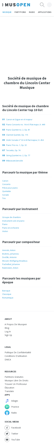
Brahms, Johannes (10, 253)
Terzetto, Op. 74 (13, 150)
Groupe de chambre (11, 217)
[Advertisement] (27, 43)
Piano (5, 224)
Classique (6, 294)
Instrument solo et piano (13, 220)
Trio (4, 198)
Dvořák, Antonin (9, 257)
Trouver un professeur (16, 384)
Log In (8, 331)
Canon (5, 180)
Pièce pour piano (10, 187)
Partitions (20, 12)
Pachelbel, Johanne (11, 264)
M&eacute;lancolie (14, 160)
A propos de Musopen (16, 324)
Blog (7, 327)
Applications (44, 12)
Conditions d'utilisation (16, 356)
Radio (32, 12)
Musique (7, 12)
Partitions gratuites (14, 376)
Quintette (6, 191)
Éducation (9, 387)
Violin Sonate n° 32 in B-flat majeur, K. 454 (25, 140)
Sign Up (8, 335)
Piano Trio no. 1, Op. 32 (16, 145)
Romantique (7, 297)
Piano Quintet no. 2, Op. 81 (18, 129)
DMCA (8, 359)
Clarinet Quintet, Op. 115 (17, 134)
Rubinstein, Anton (10, 267)
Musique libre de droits (16, 380)
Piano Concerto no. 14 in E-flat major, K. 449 (25, 124)
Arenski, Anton (8, 250)
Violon (5, 231)
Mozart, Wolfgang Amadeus (14, 260)
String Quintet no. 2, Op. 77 (18, 155)
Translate (9, 391)
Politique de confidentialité (18, 352)
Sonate (5, 194)
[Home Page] (16, 4)
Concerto (6, 184)
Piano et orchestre (10, 227)
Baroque (6, 290)
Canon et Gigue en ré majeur (19, 119)
